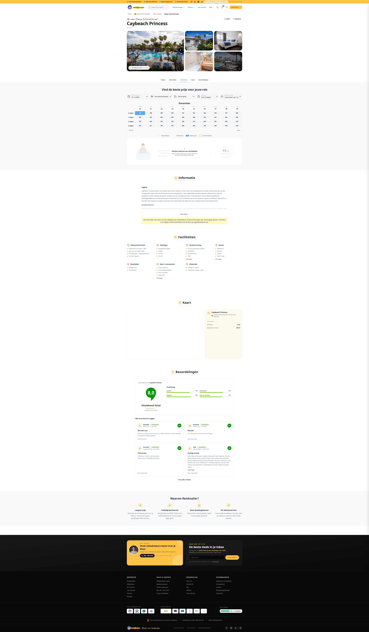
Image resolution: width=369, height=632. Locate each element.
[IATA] (202, 2)
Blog (210, 7)
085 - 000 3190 (148, 556)
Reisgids (129, 596)
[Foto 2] (199, 41)
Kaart (193, 80)
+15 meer (159, 278)
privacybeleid (215, 561)
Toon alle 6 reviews (184, 480)
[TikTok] (236, 628)
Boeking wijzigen (162, 584)
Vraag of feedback (162, 593)
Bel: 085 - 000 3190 (163, 590)
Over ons (189, 581)
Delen (228, 19)
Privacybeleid (220, 584)
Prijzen (163, 80)
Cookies (218, 587)
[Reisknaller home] (136, 7)
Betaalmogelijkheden (223, 590)
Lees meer (184, 214)
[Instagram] (231, 628)
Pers (187, 587)
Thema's (190, 7)
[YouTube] (240, 628)
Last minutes (202, 7)
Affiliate (188, 590)
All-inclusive (131, 587)
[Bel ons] (217, 7)
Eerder (130, 130)
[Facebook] (226, 628)
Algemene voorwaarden (224, 581)
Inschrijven (232, 557)
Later (239, 130)
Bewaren (238, 19)
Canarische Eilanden (143, 14)
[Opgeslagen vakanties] (227, 7)
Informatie (172, 80)
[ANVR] (191, 2)
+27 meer (189, 259)
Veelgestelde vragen (163, 581)
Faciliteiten (183, 80)
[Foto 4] (199, 61)
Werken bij (189, 584)
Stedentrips (130, 584)
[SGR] (195, 2)
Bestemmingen (178, 7)
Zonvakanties (131, 581)
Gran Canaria (157, 14)
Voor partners (190, 593)
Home (129, 14)
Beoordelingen (203, 80)
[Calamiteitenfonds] (198, 2)
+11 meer (218, 259)
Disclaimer (219, 593)
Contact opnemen (162, 587)
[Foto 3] (228, 41)
